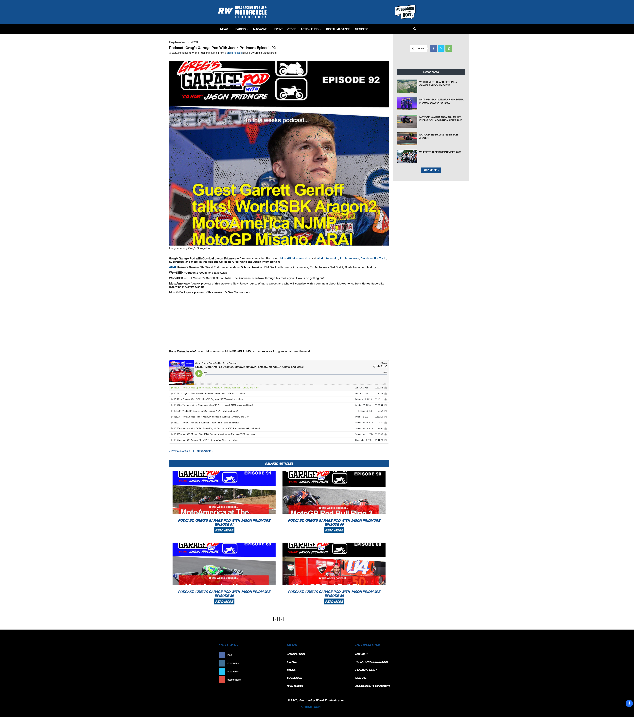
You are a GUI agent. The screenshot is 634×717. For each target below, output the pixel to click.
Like (277, 655)
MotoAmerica (301, 258)
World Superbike (327, 258)
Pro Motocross (349, 258)
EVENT (278, 29)
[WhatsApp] (448, 48)
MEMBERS (361, 29)
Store (291, 29)
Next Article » (205, 450)
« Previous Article (179, 450)
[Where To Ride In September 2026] (407, 156)
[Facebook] (433, 48)
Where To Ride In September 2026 (440, 152)
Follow (275, 663)
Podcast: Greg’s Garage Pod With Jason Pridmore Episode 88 (334, 594)
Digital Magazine (338, 29)
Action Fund (310, 29)
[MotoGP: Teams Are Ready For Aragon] (407, 138)
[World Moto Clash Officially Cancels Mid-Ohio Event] (407, 86)
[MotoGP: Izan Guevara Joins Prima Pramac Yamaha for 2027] (407, 103)
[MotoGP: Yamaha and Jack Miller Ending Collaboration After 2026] (407, 121)
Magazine (260, 29)
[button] (414, 29)
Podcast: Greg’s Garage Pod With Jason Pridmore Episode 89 (224, 594)
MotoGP (285, 258)
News (224, 29)
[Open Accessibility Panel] (629, 703)
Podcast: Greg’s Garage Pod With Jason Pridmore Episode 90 (334, 522)
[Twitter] (441, 48)
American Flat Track (373, 258)
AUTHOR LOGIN (311, 706)
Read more (224, 530)
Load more (430, 170)
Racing (240, 29)
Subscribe (273, 680)
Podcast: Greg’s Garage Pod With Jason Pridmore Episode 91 (224, 522)
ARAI (172, 267)
